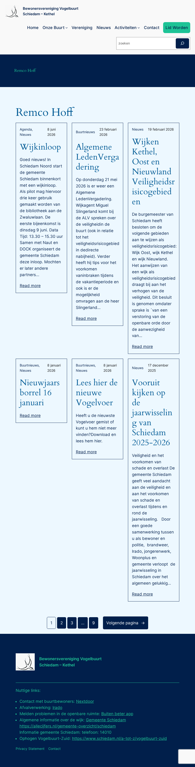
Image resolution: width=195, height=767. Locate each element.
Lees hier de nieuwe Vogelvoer (97, 393)
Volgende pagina (125, 622)
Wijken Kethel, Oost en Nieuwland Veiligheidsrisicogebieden (153, 172)
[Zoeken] (182, 43)
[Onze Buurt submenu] (66, 27)
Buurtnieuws (85, 132)
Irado (57, 707)
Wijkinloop (40, 147)
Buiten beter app (117, 713)
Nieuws (25, 134)
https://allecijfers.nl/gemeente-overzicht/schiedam (68, 726)
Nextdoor (85, 701)
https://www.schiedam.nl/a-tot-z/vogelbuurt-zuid (119, 738)
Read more (30, 285)
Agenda (26, 129)
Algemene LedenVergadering (97, 157)
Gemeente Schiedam (106, 720)
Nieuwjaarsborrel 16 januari (40, 393)
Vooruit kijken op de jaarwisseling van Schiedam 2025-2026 (152, 413)
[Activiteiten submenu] (138, 27)
